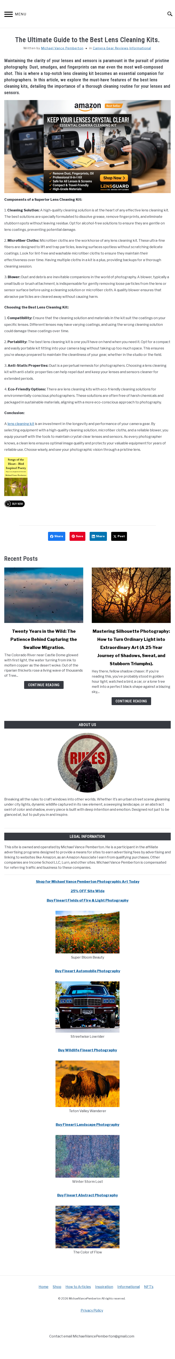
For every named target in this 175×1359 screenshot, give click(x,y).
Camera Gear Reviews (110, 48)
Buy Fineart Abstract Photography (87, 1195)
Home (43, 1287)
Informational (140, 48)
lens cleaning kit (20, 424)
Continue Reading (44, 685)
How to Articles (78, 1287)
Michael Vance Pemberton (62, 48)
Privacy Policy (92, 1310)
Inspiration (104, 1287)
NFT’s (148, 1287)
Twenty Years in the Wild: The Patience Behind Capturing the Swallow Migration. (43, 639)
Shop (57, 1287)
